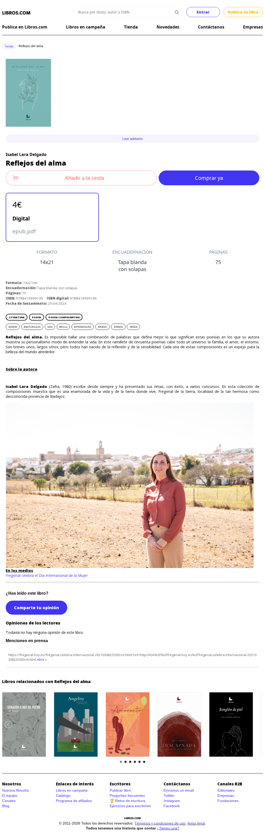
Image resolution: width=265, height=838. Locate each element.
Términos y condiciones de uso (160, 823)
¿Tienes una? (168, 828)
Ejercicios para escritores (130, 806)
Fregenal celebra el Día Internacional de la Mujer (47, 575)
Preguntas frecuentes (127, 795)
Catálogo (63, 795)
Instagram (172, 801)
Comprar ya (209, 177)
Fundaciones (228, 801)
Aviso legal (196, 823)
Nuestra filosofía (15, 790)
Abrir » (42, 659)
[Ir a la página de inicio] (16, 13)
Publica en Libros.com (24, 27)
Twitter (169, 795)
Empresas (253, 27)
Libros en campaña (85, 27)
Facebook (172, 806)
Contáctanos (211, 27)
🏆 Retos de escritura (127, 801)
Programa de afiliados (74, 801)
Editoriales (225, 790)
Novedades (168, 27)
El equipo (9, 795)
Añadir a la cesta (84, 177)
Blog (5, 806)
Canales (9, 801)
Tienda (131, 27)
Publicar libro (120, 790)
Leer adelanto (132, 139)
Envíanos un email (179, 790)
